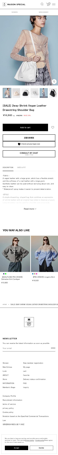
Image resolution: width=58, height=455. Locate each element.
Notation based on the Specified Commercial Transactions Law (26, 418)
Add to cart (25, 127)
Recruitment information (12, 400)
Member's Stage (9, 387)
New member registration (33, 363)
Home (5, 304)
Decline (41, 448)
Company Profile (9, 396)
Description (8, 167)
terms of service (9, 404)
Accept (16, 448)
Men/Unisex (7, 367)
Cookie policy (8, 412)
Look (5, 371)
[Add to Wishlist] (52, 127)
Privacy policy (29, 440)
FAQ (24, 383)
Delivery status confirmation (34, 379)
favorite (26, 375)
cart (24, 371)
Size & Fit (21, 167)
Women (5, 363)
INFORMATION (8, 383)
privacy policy (8, 408)
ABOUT (5, 375)
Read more (29, 209)
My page (26, 367)
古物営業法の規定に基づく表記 (13, 424)
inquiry (26, 387)
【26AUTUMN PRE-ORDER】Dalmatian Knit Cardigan (12, 278)
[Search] (42, 4)
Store (5, 379)
